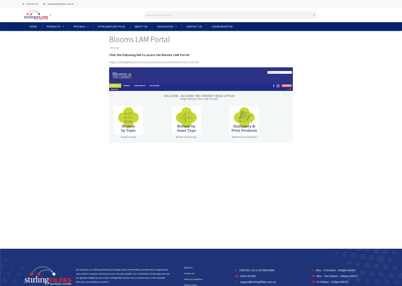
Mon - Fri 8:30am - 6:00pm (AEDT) (335, 270)
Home (33, 26)
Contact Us (194, 26)
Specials (79, 26)
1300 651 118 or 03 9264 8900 (256, 270)
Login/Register (222, 26)
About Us (141, 26)
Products (53, 26)
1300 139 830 (247, 276)
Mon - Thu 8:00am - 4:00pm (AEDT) (337, 276)
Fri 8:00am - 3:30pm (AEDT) (332, 282)
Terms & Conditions (193, 279)
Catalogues (165, 26)
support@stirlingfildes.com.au (258, 282)
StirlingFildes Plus (111, 26)
